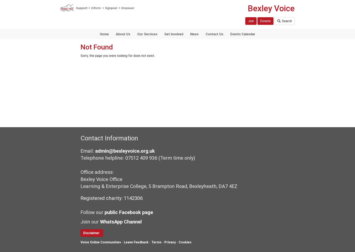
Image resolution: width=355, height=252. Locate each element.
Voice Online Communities (101, 242)
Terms (156, 242)
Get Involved (173, 34)
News (194, 34)
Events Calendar (242, 34)
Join (251, 21)
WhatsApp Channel (121, 222)
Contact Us (214, 34)
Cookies (185, 242)
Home (104, 34)
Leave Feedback (136, 242)
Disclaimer (91, 233)
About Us (123, 34)
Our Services (147, 34)
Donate (265, 21)
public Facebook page (129, 212)
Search (286, 21)
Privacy (170, 242)
